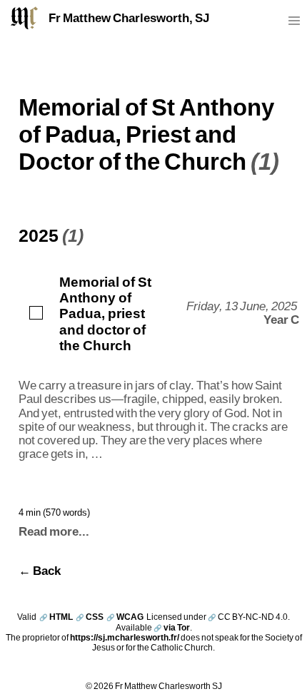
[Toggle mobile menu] (294, 24)
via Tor (172, 627)
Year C (281, 319)
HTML (56, 616)
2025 (39, 234)
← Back (40, 570)
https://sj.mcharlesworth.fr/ (124, 637)
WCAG (125, 616)
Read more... (54, 531)
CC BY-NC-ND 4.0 (248, 616)
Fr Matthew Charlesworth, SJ (129, 18)
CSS (90, 616)
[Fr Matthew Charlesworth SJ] (24, 18)
